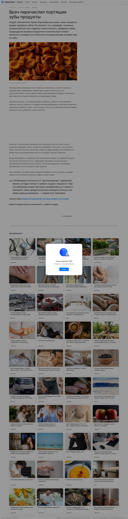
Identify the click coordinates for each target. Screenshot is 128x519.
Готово (64, 269)
